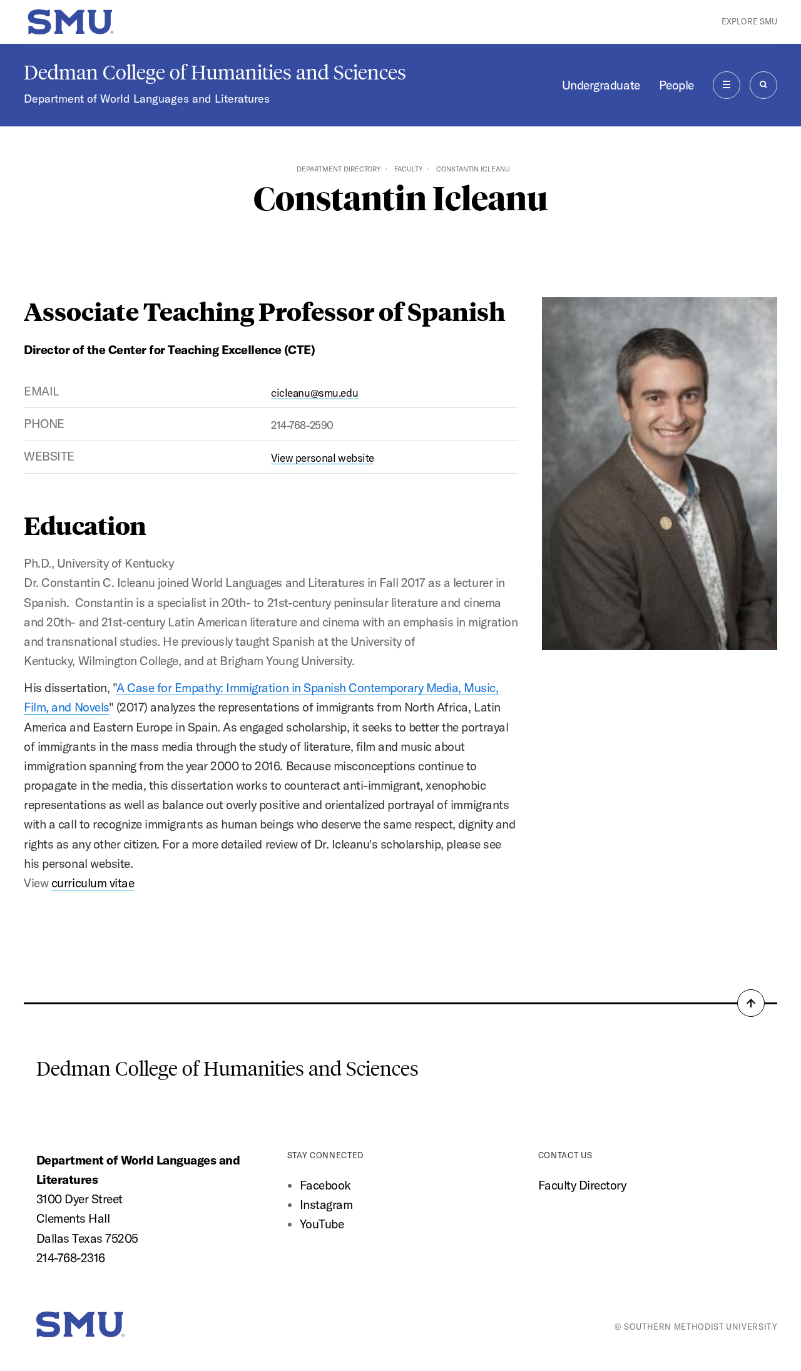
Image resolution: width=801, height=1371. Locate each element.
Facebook (325, 1185)
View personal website (322, 457)
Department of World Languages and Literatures (147, 98)
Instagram (326, 1204)
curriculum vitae (92, 882)
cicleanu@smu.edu (314, 392)
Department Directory (338, 169)
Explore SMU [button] (749, 21)
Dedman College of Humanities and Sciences (215, 72)
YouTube (322, 1223)
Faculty (408, 169)
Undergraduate (601, 85)
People (676, 85)
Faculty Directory (582, 1185)
